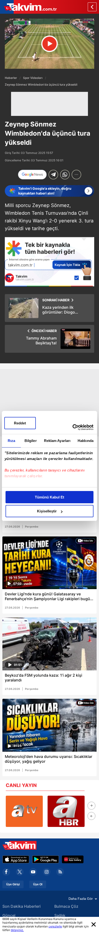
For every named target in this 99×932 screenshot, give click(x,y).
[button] (91, 806)
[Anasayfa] (92, 6)
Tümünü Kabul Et (49, 497)
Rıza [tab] (11, 441)
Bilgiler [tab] (31, 441)
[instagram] (46, 872)
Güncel (8, 915)
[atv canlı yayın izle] (24, 811)
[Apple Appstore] (15, 859)
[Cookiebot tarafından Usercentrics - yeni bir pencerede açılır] (72, 427)
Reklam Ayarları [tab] (57, 441)
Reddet (20, 423)
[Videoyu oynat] (49, 43)
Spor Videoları (33, 78)
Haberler (11, 78)
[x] (20, 872)
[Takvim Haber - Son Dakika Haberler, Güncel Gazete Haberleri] (28, 7)
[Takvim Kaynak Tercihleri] (49, 261)
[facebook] (6, 872)
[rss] (60, 872)
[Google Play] (45, 859)
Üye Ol (37, 884)
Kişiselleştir (47, 511)
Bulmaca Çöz (66, 906)
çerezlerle (55, 926)
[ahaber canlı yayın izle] (66, 811)
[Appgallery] (73, 859)
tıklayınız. (17, 930)
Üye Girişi (13, 884)
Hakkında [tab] (85, 441)
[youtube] (33, 872)
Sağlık (59, 915)
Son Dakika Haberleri (21, 906)
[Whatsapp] (65, 174)
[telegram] (53, 174)
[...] (76, 174)
